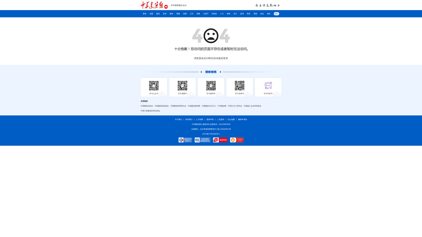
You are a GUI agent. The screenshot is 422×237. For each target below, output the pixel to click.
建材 (171, 14)
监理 (242, 14)
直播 (185, 14)
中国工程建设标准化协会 (150, 111)
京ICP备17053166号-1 (211, 134)
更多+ (276, 13)
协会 (262, 14)
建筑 (158, 14)
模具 (248, 14)
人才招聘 (199, 119)
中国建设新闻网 (194, 106)
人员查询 (220, 119)
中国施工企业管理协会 (252, 106)
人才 (222, 14)
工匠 (191, 14)
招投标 (214, 14)
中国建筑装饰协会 (162, 106)
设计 (235, 14)
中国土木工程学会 (235, 106)
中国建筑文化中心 (209, 106)
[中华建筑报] (154, 2)
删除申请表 (242, 119)
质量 (198, 14)
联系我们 (189, 119)
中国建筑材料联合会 (178, 106)
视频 (178, 14)
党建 (151, 14)
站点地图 (231, 119)
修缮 (228, 14)
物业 (269, 14)
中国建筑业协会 (147, 106)
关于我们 (178, 119)
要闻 (144, 14)
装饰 (164, 14)
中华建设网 (221, 106)
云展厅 (205, 14)
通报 (255, 14)
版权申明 (210, 119)
